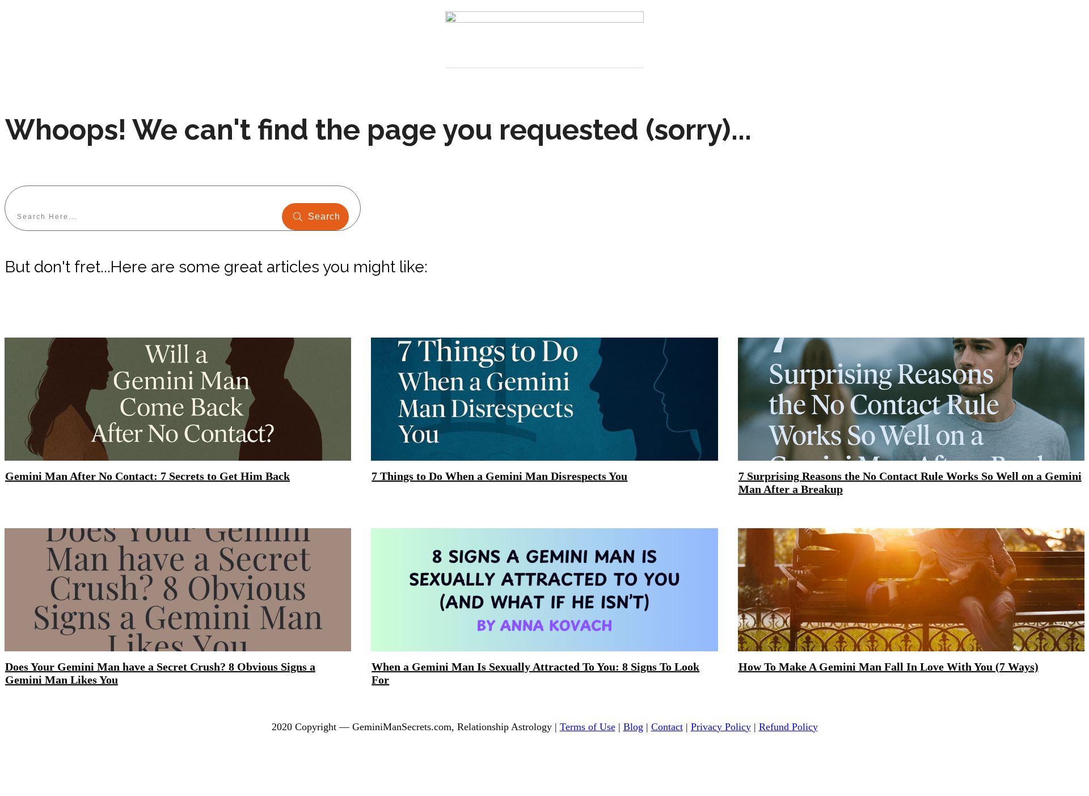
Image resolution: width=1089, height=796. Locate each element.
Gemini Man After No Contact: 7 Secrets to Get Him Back (147, 476)
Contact (667, 726)
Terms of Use (587, 726)
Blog (633, 726)
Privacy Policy (721, 726)
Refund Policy (788, 726)
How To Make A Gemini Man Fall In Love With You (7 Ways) (888, 666)
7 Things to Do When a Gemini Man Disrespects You (499, 476)
